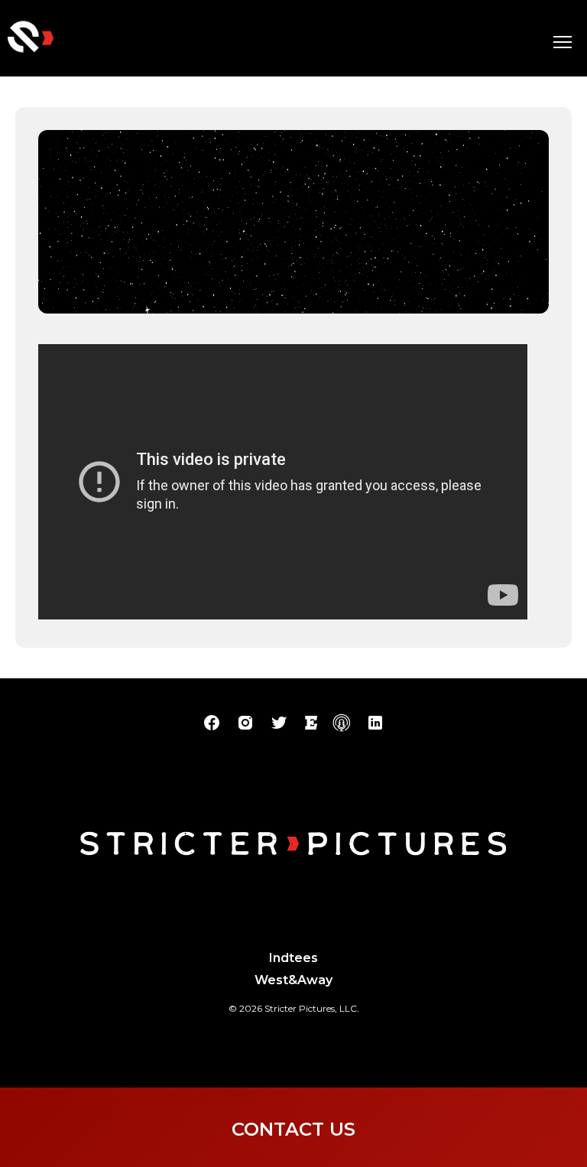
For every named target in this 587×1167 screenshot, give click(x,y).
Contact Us (293, 1129)
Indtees (293, 958)
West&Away (293, 980)
